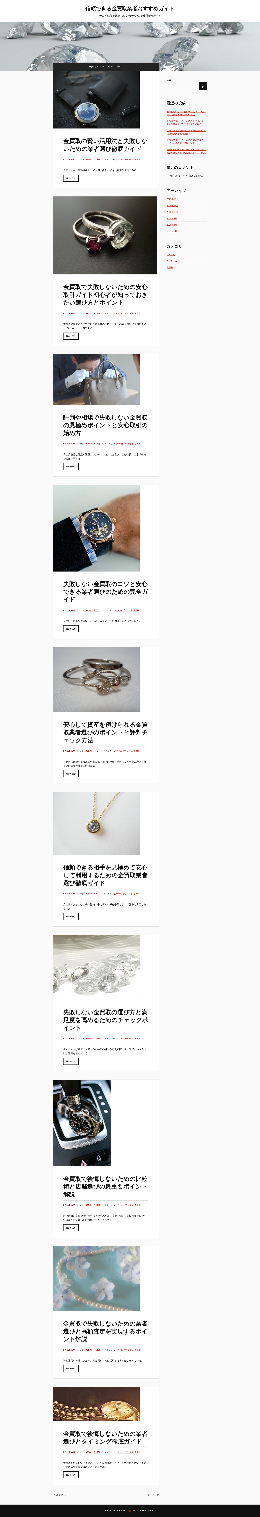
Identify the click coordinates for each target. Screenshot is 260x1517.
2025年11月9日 (91, 610)
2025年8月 (172, 224)
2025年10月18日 (92, 1350)
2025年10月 (172, 212)
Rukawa (70, 159)
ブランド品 (129, 159)
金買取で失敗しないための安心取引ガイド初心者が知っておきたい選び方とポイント (105, 294)
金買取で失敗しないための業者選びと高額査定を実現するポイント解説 (105, 1331)
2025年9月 (172, 218)
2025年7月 (172, 231)
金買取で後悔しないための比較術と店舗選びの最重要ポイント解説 (105, 1186)
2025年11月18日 (92, 159)
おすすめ (119, 159)
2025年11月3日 (91, 894)
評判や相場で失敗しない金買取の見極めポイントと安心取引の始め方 (105, 425)
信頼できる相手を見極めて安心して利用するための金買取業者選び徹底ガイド (105, 874)
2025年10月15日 (92, 1452)
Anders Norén (149, 1511)
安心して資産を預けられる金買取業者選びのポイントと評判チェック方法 (105, 732)
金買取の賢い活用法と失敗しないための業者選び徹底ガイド (105, 144)
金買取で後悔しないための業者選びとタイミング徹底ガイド (105, 1437)
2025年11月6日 (91, 751)
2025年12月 (172, 199)
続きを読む (71, 178)
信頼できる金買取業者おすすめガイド (130, 8)
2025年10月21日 (92, 1205)
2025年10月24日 (92, 1038)
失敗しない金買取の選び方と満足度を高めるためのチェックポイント (105, 1019)
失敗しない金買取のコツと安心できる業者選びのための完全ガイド (105, 591)
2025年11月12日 (92, 444)
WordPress (122, 1511)
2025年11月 (172, 205)
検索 (169, 80)
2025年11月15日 (92, 313)
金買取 (137, 159)
